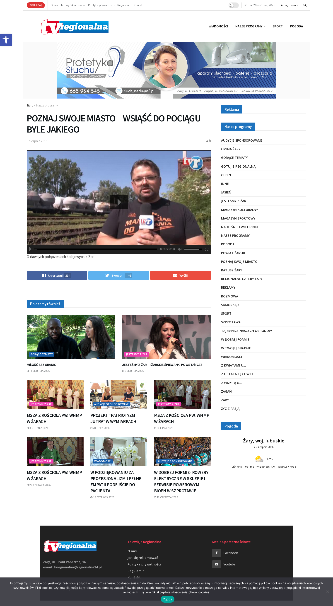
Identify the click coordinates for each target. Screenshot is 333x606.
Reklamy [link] (228, 287)
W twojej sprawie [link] (236, 348)
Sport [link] (278, 26)
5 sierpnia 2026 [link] (134, 370)
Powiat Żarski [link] (233, 253)
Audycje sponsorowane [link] (111, 404)
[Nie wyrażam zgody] (327, 591)
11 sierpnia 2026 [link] (39, 370)
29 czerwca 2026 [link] (40, 485)
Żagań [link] (226, 391)
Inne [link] (225, 183)
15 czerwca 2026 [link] (103, 497)
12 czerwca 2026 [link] (167, 497)
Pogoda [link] (296, 26)
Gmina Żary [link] (230, 149)
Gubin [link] (226, 175)
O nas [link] (54, 5)
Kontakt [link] (139, 5)
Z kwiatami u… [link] (233, 365)
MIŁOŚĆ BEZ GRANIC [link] (41, 364)
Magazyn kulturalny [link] (239, 210)
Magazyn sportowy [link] (238, 218)
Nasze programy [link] (249, 26)
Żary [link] (225, 400)
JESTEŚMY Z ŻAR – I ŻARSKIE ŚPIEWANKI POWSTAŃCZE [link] (162, 364)
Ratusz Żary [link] (231, 270)
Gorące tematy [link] (42, 354)
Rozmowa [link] (229, 296)
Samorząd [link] (230, 305)
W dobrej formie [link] (235, 339)
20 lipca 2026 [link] (164, 428)
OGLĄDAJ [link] (36, 5)
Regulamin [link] (124, 5)
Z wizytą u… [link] (231, 383)
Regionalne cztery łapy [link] (241, 279)
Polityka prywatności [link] (101, 5)
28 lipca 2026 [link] (100, 428)
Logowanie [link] (290, 5)
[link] (6, 40)
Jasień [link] (226, 192)
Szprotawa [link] (231, 322)
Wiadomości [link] (218, 26)
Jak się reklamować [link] (73, 5)
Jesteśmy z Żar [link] (136, 354)
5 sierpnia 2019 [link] (37, 141)
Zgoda (167, 599)
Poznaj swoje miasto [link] (239, 261)
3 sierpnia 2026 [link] (38, 428)
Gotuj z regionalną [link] (238, 166)
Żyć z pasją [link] (230, 408)
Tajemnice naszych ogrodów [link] (246, 330)
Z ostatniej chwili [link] (237, 374)
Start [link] (30, 105)
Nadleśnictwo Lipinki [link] (239, 227)
